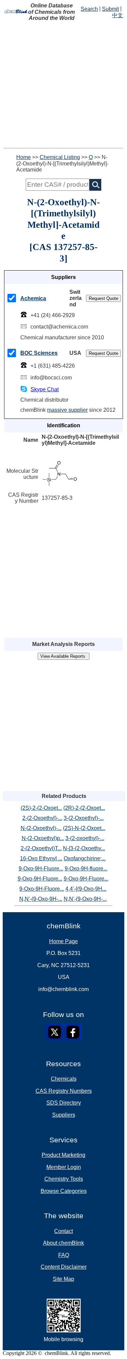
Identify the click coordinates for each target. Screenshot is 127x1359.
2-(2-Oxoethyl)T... (41, 848)
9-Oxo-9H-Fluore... (41, 868)
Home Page (63, 941)
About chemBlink (63, 1243)
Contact (63, 1231)
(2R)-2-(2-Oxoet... (84, 808)
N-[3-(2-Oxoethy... (84, 848)
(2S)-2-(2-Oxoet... (41, 808)
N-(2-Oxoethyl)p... (43, 838)
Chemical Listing (60, 157)
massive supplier (67, 410)
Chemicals (64, 1079)
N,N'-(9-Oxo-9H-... (40, 899)
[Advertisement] (63, 85)
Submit (110, 9)
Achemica (33, 298)
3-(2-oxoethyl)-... (84, 838)
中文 (117, 15)
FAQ (63, 1255)
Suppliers (63, 1115)
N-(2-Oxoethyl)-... (41, 828)
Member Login (63, 1167)
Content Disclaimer (64, 1267)
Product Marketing (63, 1155)
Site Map (63, 1279)
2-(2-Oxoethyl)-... (42, 818)
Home (23, 157)
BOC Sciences (39, 353)
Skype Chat (44, 389)
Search (89, 9)
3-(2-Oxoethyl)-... (84, 818)
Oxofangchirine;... (85, 858)
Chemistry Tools (63, 1179)
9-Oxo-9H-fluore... (86, 868)
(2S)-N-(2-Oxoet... (84, 828)
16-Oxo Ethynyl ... (41, 858)
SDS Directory (63, 1103)
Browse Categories (64, 1191)
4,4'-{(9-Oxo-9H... (85, 889)
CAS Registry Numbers (64, 1091)
